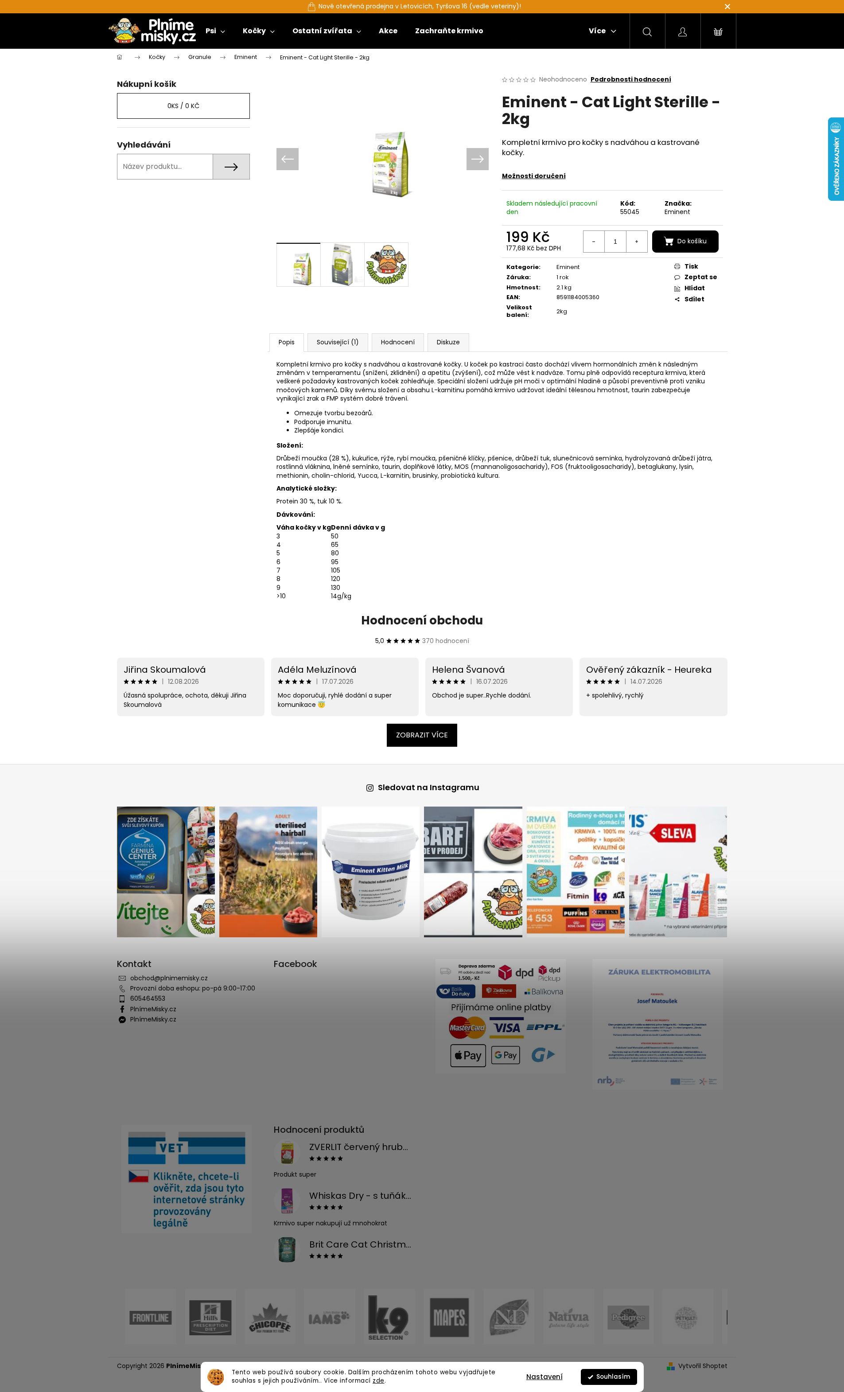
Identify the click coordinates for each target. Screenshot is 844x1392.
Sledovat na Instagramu (428, 787)
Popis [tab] (287, 342)
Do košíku (692, 241)
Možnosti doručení (534, 176)
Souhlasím (613, 1377)
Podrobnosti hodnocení (631, 79)
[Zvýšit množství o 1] (636, 241)
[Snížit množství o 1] (594, 241)
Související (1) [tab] (338, 342)
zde (379, 1380)
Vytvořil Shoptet (702, 1366)
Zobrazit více (422, 735)
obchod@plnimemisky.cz (169, 978)
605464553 (147, 998)
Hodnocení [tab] (398, 342)
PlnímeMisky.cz (153, 1009)
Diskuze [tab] (448, 342)
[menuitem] (215, 31)
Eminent (677, 211)
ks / (183, 105)
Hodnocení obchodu (422, 620)
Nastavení (544, 1376)
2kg (561, 311)
